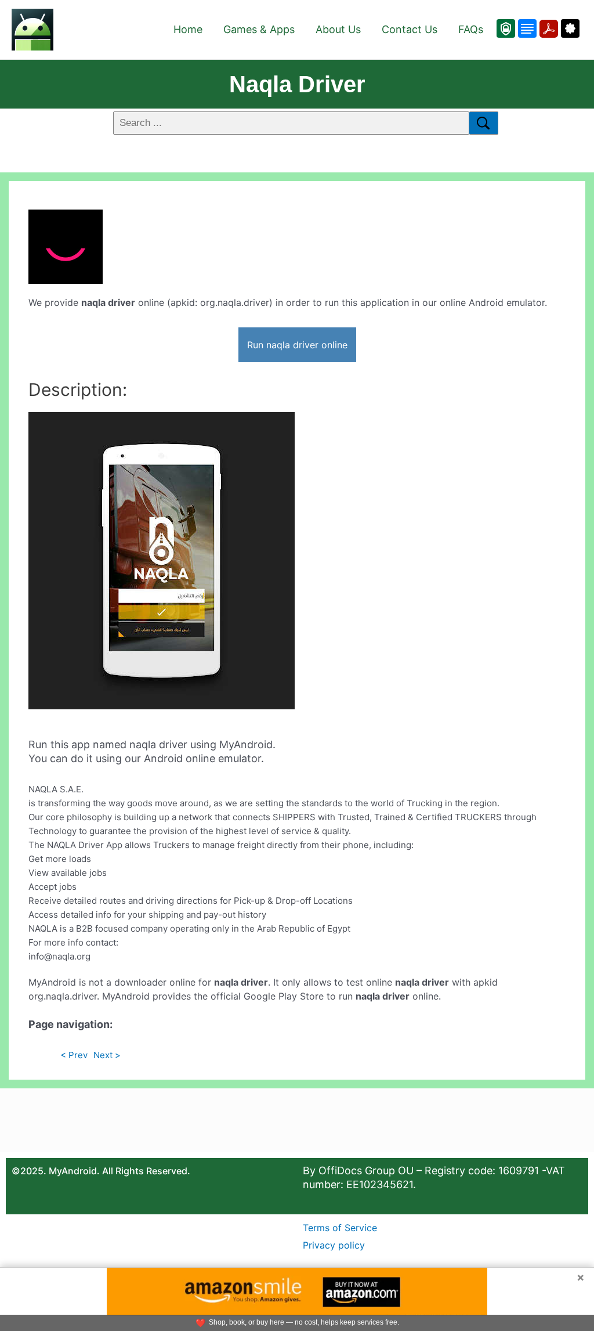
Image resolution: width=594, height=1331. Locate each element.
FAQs (470, 29)
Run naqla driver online (297, 345)
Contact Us (409, 29)
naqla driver (297, 84)
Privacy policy (334, 1245)
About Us (338, 29)
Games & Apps (259, 29)
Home (187, 29)
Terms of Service (340, 1227)
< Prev (74, 1055)
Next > (107, 1055)
